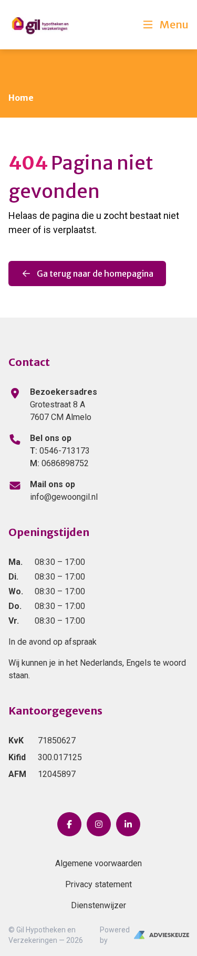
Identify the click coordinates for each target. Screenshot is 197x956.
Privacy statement (98, 884)
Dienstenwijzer (98, 905)
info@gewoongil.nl (64, 497)
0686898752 (59, 463)
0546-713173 (60, 451)
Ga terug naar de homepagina (95, 273)
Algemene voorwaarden (98, 863)
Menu (174, 24)
